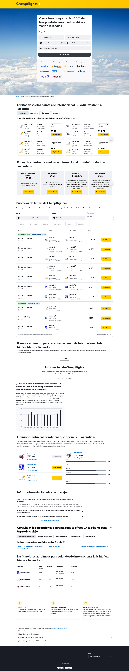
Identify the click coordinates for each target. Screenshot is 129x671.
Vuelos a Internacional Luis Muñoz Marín (29, 546)
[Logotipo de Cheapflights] (26, 4)
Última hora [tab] (45, 113)
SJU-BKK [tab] (64, 358)
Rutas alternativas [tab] (61, 536)
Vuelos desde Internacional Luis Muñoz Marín (94, 546)
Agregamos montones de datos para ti (30, 637)
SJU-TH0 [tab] (60, 378)
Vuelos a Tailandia (54, 546)
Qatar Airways (31, 454)
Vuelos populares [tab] (76, 536)
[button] (62, 26)
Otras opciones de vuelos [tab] (26, 536)
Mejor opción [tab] (34, 113)
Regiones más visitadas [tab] (45, 536)
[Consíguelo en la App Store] (68, 668)
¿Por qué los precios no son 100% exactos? (32, 641)
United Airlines (31, 464)
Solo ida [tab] (55, 113)
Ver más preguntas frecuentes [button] (50, 520)
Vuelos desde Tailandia (24, 548)
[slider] (113, 218)
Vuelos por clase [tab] (90, 536)
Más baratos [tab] (22, 113)
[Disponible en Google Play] (60, 668)
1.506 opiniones (32, 480)
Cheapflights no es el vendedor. (28, 634)
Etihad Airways (31, 475)
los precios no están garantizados (59, 628)
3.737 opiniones (32, 459)
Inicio (17, 96)
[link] (28, 192)
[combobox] (43, 32)
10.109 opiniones (32, 470)
